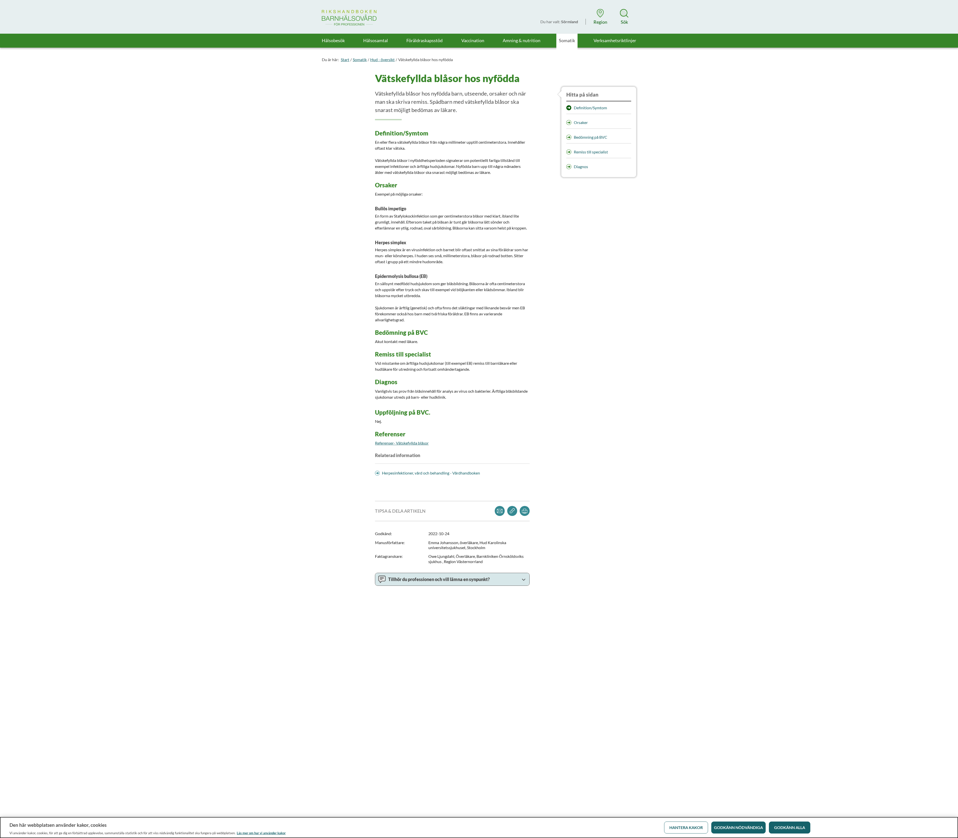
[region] (479, 827)
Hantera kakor (686, 827)
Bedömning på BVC (590, 137)
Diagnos (581, 166)
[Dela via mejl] (500, 511)
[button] (600, 17)
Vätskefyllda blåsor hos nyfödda (425, 59)
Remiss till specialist (591, 151)
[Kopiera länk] (512, 511)
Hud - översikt (382, 59)
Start (345, 59)
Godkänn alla (789, 827)
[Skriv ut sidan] (525, 511)
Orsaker (581, 122)
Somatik (360, 59)
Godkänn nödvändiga (738, 827)
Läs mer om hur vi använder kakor (261, 833)
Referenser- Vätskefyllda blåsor (402, 443)
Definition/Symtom (590, 107)
